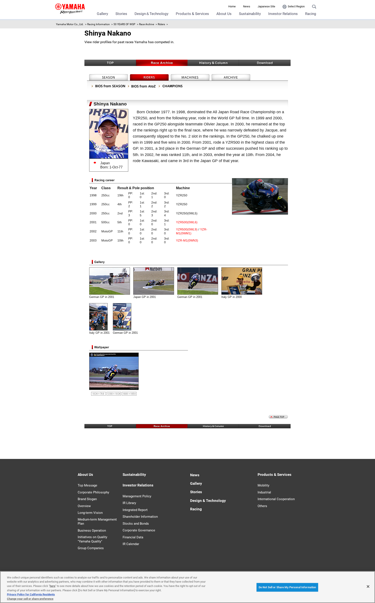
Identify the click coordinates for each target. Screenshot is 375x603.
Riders (161, 24)
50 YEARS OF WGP (124, 24)
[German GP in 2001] (111, 292)
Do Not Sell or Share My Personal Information (287, 587)
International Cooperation (276, 499)
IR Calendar (131, 544)
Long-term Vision (90, 513)
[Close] (368, 586)
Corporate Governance (139, 530)
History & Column (213, 63)
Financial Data (133, 537)
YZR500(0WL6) (186, 222)
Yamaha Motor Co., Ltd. (70, 24)
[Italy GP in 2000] (243, 292)
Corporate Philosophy (93, 492)
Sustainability (250, 14)
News (246, 6)
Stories (121, 14)
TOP (110, 63)
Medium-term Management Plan (97, 522)
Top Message (87, 485)
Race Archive (146, 24)
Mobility (263, 485)
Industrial (264, 492)
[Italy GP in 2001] (100, 328)
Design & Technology (208, 500)
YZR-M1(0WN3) (187, 240)
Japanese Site (266, 6)
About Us (224, 14)
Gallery (102, 14)
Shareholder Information (140, 517)
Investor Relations (283, 14)
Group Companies (91, 548)
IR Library (129, 503)
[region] (187, 587)
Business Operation (92, 530)
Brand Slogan (87, 499)
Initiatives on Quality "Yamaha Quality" (92, 539)
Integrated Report (135, 510)
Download (265, 63)
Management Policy (137, 496)
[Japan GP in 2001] (155, 292)
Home (232, 6)
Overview (84, 506)
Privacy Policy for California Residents (31, 594)
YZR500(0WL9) (186, 229)
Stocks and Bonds (136, 524)
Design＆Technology (151, 14)
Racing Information (98, 24)
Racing (310, 14)
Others (262, 506)
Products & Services (192, 14)
